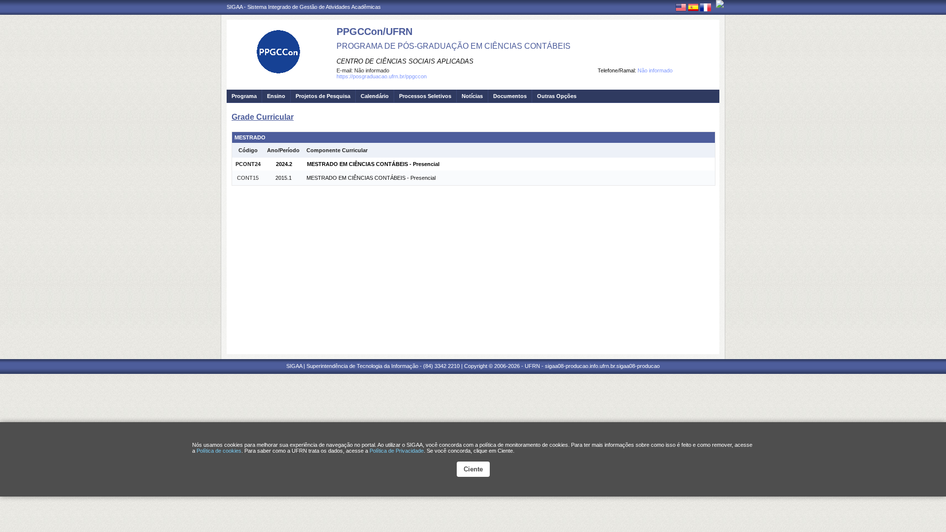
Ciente (473, 469)
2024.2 (284, 164)
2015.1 (283, 178)
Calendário (375, 96)
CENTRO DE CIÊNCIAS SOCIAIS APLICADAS (405, 61)
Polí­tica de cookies (219, 451)
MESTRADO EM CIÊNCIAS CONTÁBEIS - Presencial (373, 164)
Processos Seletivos (425, 96)
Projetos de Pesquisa (323, 96)
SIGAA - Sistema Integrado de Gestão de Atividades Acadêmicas (304, 7)
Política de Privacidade (397, 451)
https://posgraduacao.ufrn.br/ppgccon (382, 76)
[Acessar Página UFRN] (720, 4)
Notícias (472, 96)
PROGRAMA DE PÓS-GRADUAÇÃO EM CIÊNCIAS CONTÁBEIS (454, 46)
